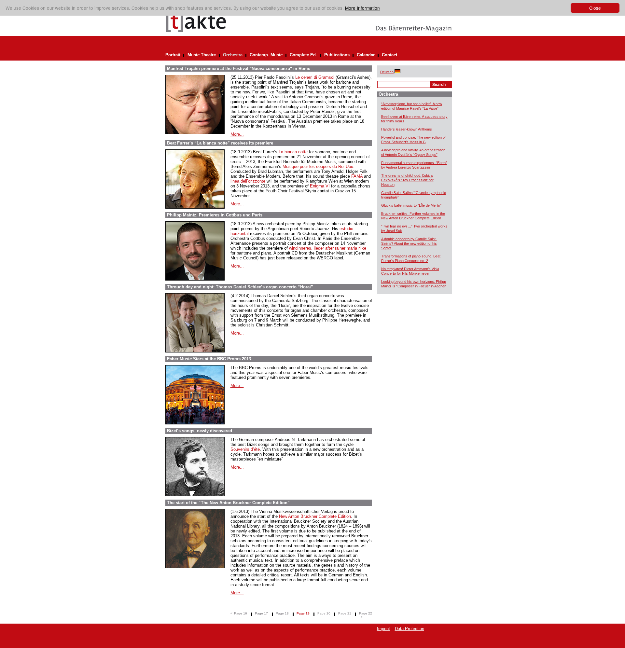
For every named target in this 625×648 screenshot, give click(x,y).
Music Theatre (202, 54)
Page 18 (282, 613)
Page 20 (323, 613)
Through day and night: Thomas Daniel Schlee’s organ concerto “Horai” (240, 286)
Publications (337, 54)
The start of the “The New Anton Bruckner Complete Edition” (228, 502)
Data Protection (409, 628)
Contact (389, 54)
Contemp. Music (266, 54)
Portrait (172, 54)
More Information (362, 8)
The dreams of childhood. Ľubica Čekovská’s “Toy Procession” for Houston (407, 179)
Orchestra (233, 54)
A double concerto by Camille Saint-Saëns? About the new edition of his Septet (409, 243)
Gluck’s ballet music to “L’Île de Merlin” (411, 205)
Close (595, 8)
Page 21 (344, 613)
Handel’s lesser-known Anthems (406, 129)
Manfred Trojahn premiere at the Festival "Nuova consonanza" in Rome (238, 68)
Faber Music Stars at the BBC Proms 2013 (209, 358)
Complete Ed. (303, 54)
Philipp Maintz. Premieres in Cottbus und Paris (214, 215)
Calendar (366, 54)
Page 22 (365, 613)
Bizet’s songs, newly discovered (199, 430)
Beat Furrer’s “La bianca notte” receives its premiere (220, 143)
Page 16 (240, 613)
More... (237, 134)
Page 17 (261, 613)
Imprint (383, 628)
